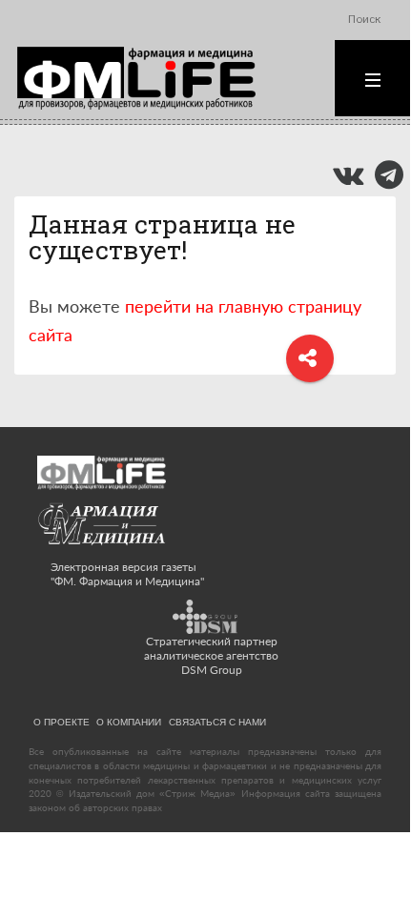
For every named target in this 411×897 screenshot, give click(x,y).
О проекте (61, 721)
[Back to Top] (363, 842)
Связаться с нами (217, 721)
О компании (128, 721)
